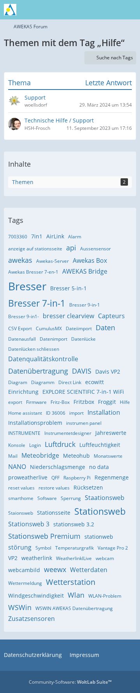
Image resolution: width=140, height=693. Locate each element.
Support (35, 97)
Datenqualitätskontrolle (43, 359)
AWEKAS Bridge (84, 271)
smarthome (20, 498)
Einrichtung (23, 391)
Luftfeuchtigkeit (99, 444)
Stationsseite (53, 512)
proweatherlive (27, 477)
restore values (54, 487)
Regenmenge (111, 477)
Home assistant (25, 413)
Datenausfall (22, 339)
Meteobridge (40, 455)
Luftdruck (60, 444)
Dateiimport (79, 328)
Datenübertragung (38, 371)
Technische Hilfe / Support (59, 120)
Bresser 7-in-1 (36, 303)
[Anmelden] (110, 9)
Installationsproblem (35, 422)
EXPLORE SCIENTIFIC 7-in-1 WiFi (83, 391)
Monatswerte (108, 456)
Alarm (74, 236)
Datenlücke (83, 339)
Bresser (27, 286)
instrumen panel (84, 423)
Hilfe (125, 402)
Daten (105, 327)
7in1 (36, 236)
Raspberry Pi (77, 477)
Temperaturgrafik (74, 548)
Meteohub (76, 455)
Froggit (107, 401)
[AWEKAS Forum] (10, 9)
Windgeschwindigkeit (36, 595)
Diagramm (42, 382)
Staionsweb (20, 513)
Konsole (16, 445)
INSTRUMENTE (24, 433)
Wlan (76, 595)
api (71, 247)
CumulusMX (49, 328)
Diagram (17, 382)
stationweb (98, 536)
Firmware (36, 402)
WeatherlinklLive (74, 558)
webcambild (24, 570)
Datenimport (53, 339)
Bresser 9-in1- (23, 316)
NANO (17, 466)
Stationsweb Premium (44, 536)
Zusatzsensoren (31, 618)
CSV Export (20, 328)
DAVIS (81, 371)
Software (47, 498)
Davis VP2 (107, 371)
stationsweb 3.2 (73, 524)
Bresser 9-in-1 (84, 305)
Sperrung (71, 498)
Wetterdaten (88, 569)
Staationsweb (104, 497)
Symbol (43, 548)
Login (35, 445)
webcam (105, 558)
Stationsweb (100, 511)
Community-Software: (70, 682)
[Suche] (91, 9)
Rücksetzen (88, 487)
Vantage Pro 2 (113, 548)
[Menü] (130, 9)
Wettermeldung (25, 583)
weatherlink (36, 558)
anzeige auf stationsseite (35, 248)
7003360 (17, 236)
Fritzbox (84, 401)
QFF (55, 477)
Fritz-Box (60, 402)
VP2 (13, 558)
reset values (21, 487)
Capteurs (111, 316)
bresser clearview (68, 316)
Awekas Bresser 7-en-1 (33, 272)
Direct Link (69, 382)
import (76, 413)
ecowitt (94, 382)
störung (20, 547)
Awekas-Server (52, 261)
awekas (20, 260)
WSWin (20, 607)
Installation (104, 412)
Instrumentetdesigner (67, 433)
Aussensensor (95, 248)
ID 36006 (55, 413)
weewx (55, 569)
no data (99, 467)
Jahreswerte (110, 432)
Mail (13, 456)
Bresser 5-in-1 (68, 288)
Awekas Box (90, 260)
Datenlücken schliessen (33, 349)
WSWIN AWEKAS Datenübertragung (74, 608)
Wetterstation (70, 582)
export (15, 402)
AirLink (55, 236)
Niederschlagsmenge (57, 467)
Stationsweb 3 (28, 524)
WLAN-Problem (104, 596)
